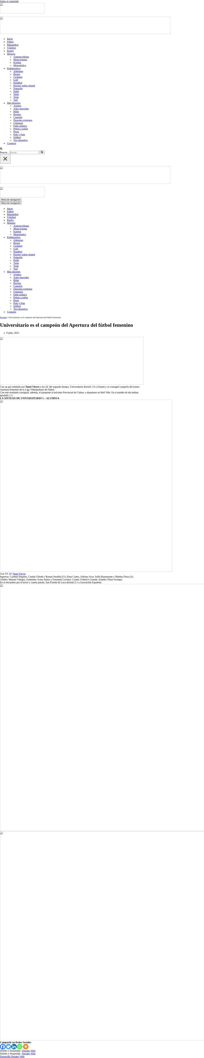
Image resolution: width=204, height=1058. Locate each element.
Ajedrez (17, 106)
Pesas (16, 131)
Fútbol (10, 41)
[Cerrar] (5, 159)
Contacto (11, 143)
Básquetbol (12, 44)
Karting (17, 62)
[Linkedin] (14, 1046)
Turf (15, 100)
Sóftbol (17, 137)
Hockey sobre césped (24, 85)
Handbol (17, 82)
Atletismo (18, 71)
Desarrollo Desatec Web (12, 1056)
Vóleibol (11, 48)
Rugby (10, 51)
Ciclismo (17, 77)
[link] (19, 573)
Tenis (16, 94)
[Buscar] (1, 149)
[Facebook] (3, 1046)
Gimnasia (18, 123)
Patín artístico (20, 126)
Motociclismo (20, 59)
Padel (16, 91)
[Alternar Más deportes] (56, 272)
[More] (25, 1046)
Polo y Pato (19, 134)
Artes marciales (21, 108)
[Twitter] (8, 1046)
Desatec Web (28, 1050)
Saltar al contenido (9, 1)
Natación (17, 88)
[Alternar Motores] (56, 223)
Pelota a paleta (20, 128)
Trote (16, 97)
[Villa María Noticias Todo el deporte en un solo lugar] (22, 12)
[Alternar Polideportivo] (56, 237)
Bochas (17, 114)
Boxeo (16, 74)
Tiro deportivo (20, 140)
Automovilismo (21, 56)
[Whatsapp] (19, 1046)
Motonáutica (19, 65)
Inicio (10, 38)
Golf (15, 80)
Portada (3, 317)
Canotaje (17, 117)
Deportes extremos (22, 120)
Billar (16, 111)
